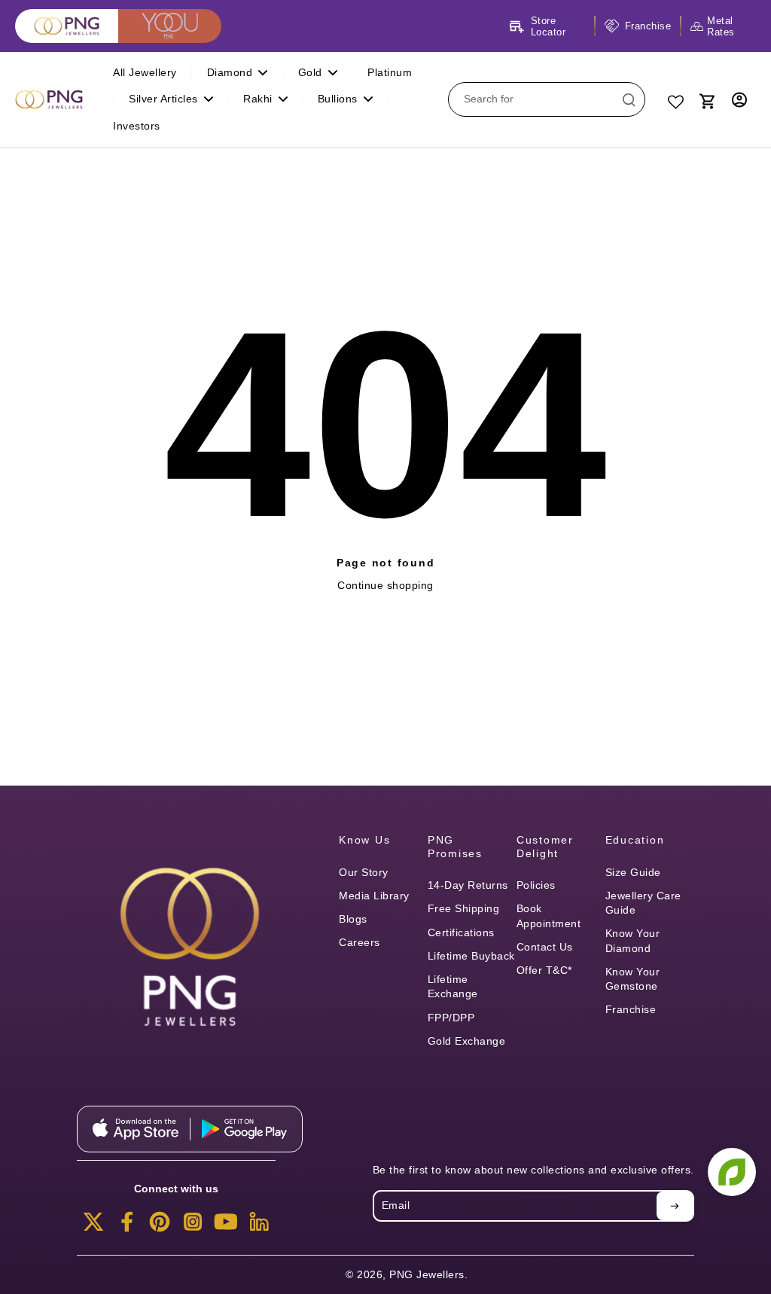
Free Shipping (464, 908)
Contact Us (545, 947)
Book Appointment (549, 915)
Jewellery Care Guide (643, 903)
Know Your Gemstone (632, 979)
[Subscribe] (675, 1206)
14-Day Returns (468, 885)
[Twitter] (93, 1226)
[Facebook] (126, 1226)
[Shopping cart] (706, 99)
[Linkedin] (259, 1226)
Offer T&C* (544, 970)
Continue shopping (385, 585)
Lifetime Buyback (471, 956)
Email (396, 1205)
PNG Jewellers (427, 1274)
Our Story (364, 872)
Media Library (374, 896)
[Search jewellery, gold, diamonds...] (628, 99)
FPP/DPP (451, 1018)
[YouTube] (225, 1226)
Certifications (461, 932)
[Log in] (739, 99)
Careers (359, 942)
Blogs (353, 919)
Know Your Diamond (632, 940)
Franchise (631, 1009)
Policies (536, 885)
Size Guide (633, 872)
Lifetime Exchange (453, 986)
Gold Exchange (467, 1041)
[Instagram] (192, 1226)
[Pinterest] (159, 1226)
